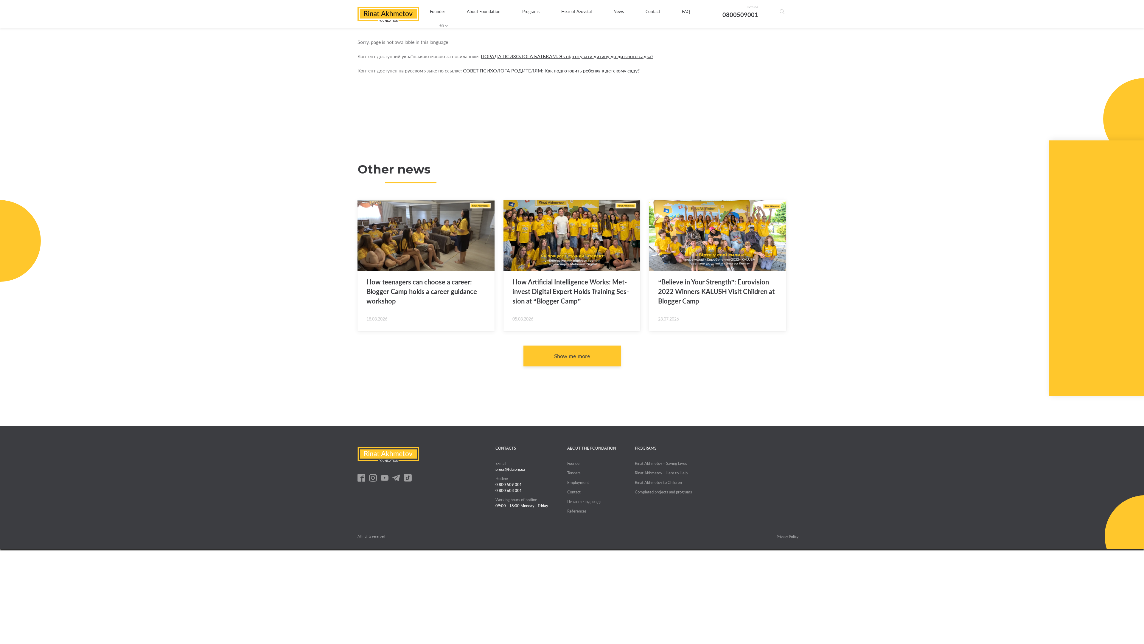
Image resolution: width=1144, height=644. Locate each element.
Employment (578, 482)
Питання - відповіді (584, 501)
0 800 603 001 (508, 490)
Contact (653, 11)
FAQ (686, 11)
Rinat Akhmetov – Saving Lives (661, 463)
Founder (437, 11)
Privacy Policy (787, 537)
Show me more (572, 356)
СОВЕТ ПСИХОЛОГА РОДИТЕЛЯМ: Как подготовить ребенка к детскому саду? (551, 70)
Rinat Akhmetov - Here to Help (661, 472)
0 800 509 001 (508, 484)
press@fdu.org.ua (510, 469)
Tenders (574, 472)
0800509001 (740, 14)
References (577, 511)
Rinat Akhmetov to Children (658, 482)
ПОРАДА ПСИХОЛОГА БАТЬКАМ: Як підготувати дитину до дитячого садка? (567, 56)
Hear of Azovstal (576, 11)
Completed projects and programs (663, 492)
